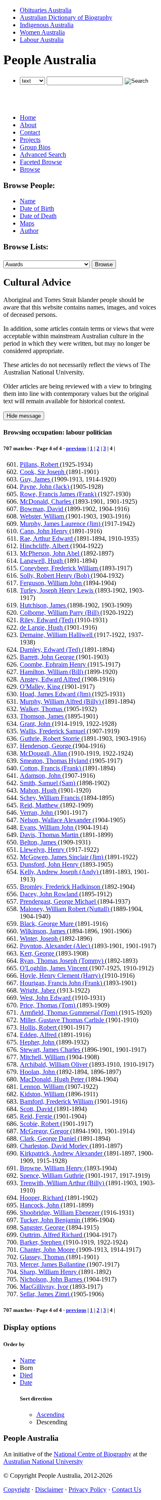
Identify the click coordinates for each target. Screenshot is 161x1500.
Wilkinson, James (43, 931)
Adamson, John (41, 775)
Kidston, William (43, 1094)
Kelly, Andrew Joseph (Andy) (60, 871)
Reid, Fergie (37, 1116)
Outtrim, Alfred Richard (52, 1234)
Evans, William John (47, 827)
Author (29, 230)
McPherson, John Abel (50, 553)
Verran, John (37, 812)
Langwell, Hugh (42, 560)
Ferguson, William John (51, 582)
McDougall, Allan (44, 753)
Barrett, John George (48, 656)
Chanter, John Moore (48, 1249)
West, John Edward (46, 997)
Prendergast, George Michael (58, 901)
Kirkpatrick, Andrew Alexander (62, 1153)
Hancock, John (40, 1205)
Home (28, 117)
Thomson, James (42, 716)
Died (26, 1375)
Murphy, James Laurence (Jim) (61, 523)
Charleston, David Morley (55, 1145)
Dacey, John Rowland (49, 894)
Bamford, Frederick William (57, 1101)
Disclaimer (49, 1489)
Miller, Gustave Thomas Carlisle (63, 1019)
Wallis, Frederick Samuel (53, 731)
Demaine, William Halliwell (57, 634)
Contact (30, 132)
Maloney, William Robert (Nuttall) (65, 908)
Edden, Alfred (39, 1034)
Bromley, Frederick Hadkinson (61, 886)
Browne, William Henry (52, 1168)
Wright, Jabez (38, 990)
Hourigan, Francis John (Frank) (62, 982)
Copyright (16, 1489)
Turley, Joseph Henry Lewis (57, 590)
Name (28, 201)
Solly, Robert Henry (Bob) (55, 575)
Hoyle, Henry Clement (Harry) (61, 975)
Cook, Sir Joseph (43, 471)
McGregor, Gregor (45, 1131)
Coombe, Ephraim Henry (54, 664)
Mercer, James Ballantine (53, 1264)
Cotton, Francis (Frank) (51, 768)
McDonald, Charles (46, 501)
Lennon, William (42, 1086)
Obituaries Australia (45, 10)
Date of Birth (37, 208)
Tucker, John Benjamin (51, 1219)
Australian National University (43, 1461)
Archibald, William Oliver (54, 1064)
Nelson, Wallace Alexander (56, 819)
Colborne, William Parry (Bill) (60, 612)
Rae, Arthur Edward (47, 538)
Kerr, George (38, 953)
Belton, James (39, 842)
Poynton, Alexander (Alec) (56, 945)
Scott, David (37, 1108)
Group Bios (35, 147)
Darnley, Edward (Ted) (51, 649)
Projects (30, 139)
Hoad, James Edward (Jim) (56, 694)
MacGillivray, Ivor (45, 1286)
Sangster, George (43, 1227)
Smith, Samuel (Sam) (48, 782)
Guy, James (36, 479)
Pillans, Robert (40, 464)
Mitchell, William (43, 1056)
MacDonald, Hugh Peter (52, 1079)
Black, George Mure (47, 923)
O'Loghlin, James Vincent (54, 968)
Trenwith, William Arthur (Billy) (63, 1182)
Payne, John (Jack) (45, 486)
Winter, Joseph (39, 938)
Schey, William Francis (50, 797)
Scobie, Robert (40, 1123)
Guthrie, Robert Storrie (50, 738)
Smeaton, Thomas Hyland (55, 760)
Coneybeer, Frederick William (59, 568)
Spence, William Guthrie (52, 1175)
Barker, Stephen (41, 1242)
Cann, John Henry (44, 531)
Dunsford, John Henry (50, 864)
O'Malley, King (41, 686)
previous (76, 448)
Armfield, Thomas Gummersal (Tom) (69, 1012)
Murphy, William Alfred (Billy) (61, 701)
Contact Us (126, 1489)
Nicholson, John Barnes (52, 1279)
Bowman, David (42, 508)
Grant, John (36, 723)
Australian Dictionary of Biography (66, 17)
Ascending (50, 1414)
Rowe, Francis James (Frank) (59, 494)
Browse (30, 169)
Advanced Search (43, 154)
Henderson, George (46, 745)
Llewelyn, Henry (43, 849)
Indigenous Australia (46, 24)
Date (26, 1382)
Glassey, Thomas (43, 1256)
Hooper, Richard (42, 1197)
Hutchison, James (43, 605)
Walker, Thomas (42, 708)
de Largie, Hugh (42, 627)
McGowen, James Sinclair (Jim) (62, 856)
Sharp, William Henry (49, 1271)
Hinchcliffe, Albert (45, 545)
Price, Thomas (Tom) (48, 1005)
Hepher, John (38, 1042)
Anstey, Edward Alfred (51, 679)
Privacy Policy (88, 1489)
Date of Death (38, 215)
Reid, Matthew (40, 805)
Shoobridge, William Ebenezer (60, 1212)
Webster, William (43, 516)
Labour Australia (42, 39)
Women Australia (42, 32)
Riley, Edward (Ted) (47, 619)
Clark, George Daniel (49, 1138)
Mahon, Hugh (39, 790)
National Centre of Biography (92, 1454)
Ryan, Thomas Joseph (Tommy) (62, 960)
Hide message (24, 416)
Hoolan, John (38, 1071)
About (28, 124)
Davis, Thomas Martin (50, 834)
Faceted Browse (41, 161)
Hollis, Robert (39, 1027)
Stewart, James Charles (51, 1049)
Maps (27, 223)
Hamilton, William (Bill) (52, 671)
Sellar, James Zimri (45, 1294)
